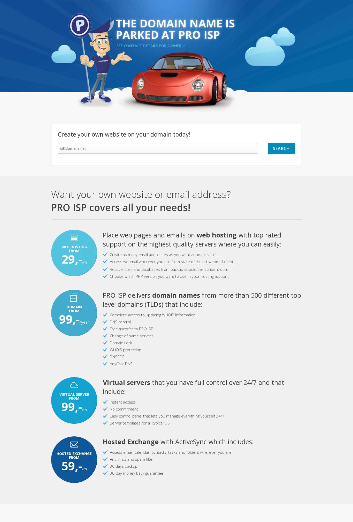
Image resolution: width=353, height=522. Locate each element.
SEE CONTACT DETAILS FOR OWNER (149, 45)
